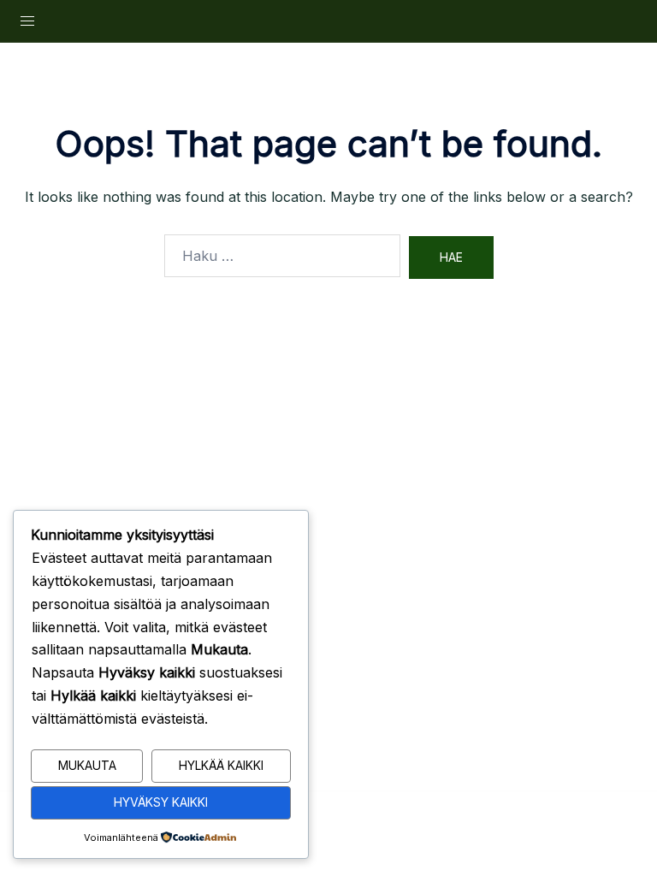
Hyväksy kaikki (161, 802)
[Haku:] (282, 255)
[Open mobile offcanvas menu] (27, 21)
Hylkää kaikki (221, 765)
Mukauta (87, 765)
